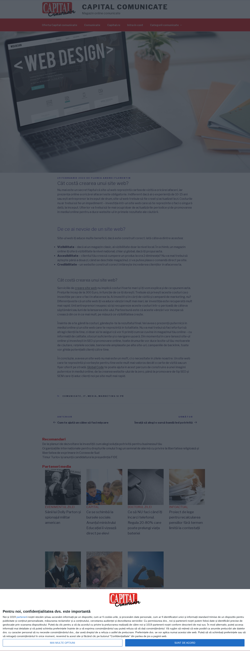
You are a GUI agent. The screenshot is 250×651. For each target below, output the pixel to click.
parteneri (21, 617)
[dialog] (125, 620)
